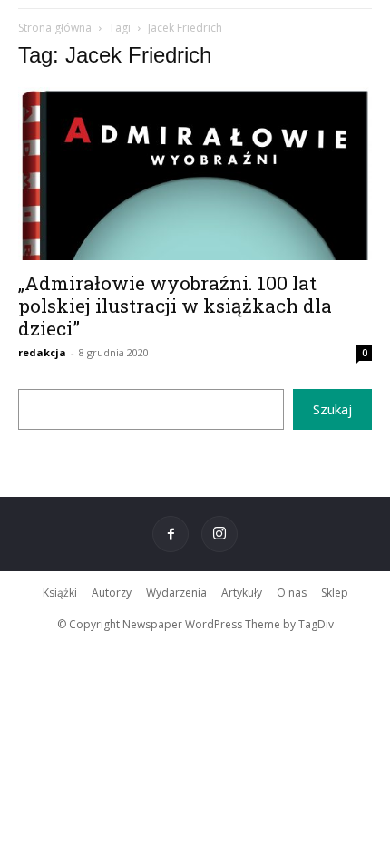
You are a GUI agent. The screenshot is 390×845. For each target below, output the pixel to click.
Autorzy (112, 592)
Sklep (334, 592)
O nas (292, 592)
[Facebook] (170, 534)
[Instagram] (219, 534)
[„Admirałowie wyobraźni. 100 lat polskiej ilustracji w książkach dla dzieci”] (195, 173)
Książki (60, 592)
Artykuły (241, 592)
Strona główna (55, 27)
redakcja (42, 352)
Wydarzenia (176, 592)
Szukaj (332, 409)
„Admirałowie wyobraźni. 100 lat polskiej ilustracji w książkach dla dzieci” (175, 305)
